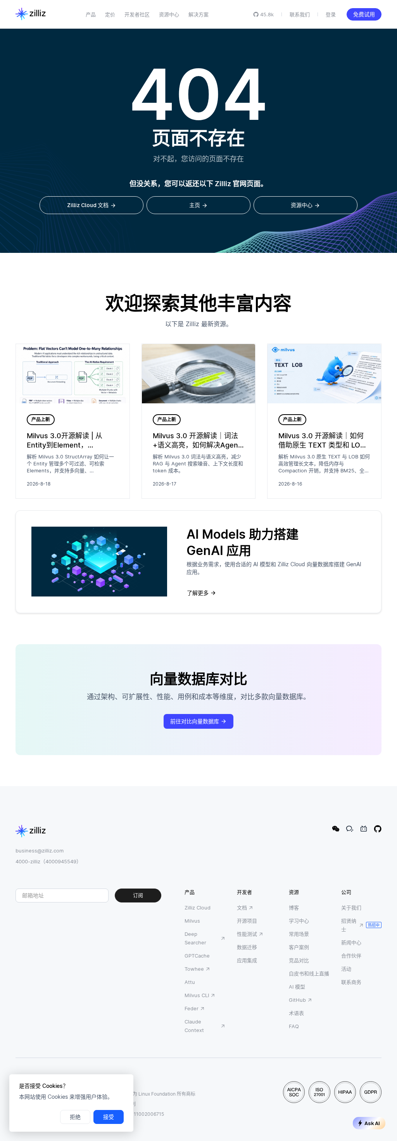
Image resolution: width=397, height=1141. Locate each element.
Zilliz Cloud (198, 907)
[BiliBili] (364, 829)
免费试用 (364, 14)
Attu (190, 982)
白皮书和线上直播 (309, 973)
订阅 (138, 895)
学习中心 (299, 921)
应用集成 (247, 960)
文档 (242, 907)
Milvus (192, 921)
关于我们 (351, 907)
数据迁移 (247, 947)
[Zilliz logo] (31, 14)
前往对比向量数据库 (194, 721)
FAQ (294, 1026)
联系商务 (351, 982)
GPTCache (197, 956)
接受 (108, 1116)
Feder (191, 1008)
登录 (331, 14)
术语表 (296, 1013)
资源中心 (301, 205)
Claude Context (194, 1025)
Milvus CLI (197, 995)
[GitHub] (377, 829)
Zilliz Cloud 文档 (88, 205)
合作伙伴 (351, 956)
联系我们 (300, 14)
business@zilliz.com (40, 850)
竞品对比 (299, 960)
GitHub (297, 1000)
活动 (346, 969)
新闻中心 (351, 942)
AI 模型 (297, 987)
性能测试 (247, 934)
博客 (294, 907)
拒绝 (75, 1116)
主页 (194, 205)
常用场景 (299, 934)
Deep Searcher (195, 938)
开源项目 (247, 921)
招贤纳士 (348, 925)
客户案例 (299, 947)
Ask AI (372, 1123)
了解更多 (198, 593)
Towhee (194, 969)
